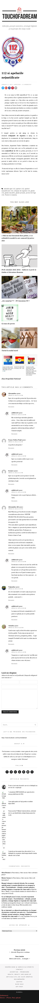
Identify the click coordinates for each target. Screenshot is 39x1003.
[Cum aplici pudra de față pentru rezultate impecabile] (4, 805)
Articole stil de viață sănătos (19, 976)
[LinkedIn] (19, 771)
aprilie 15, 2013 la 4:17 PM (15, 472)
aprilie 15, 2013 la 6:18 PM (18, 561)
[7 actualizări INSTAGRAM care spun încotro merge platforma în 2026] (4, 795)
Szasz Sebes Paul (14, 440)
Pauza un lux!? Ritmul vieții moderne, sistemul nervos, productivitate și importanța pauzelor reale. (22, 813)
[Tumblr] (32, 771)
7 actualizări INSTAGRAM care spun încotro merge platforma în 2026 (21, 793)
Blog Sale (19, 984)
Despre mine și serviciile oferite (19, 967)
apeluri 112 (20, 189)
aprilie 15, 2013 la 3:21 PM (15, 441)
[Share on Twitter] (3, 88)
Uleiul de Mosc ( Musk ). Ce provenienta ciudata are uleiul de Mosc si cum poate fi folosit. (19, 891)
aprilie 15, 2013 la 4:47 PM (15, 508)
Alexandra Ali (13, 507)
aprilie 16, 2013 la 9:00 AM (18, 608)
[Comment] (15, 88)
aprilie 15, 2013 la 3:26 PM (18, 456)
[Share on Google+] (6, 88)
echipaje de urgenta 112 (22, 191)
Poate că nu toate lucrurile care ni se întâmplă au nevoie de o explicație (22, 787)
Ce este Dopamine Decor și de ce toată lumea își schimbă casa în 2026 (19, 917)
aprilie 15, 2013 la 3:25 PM (18, 414)
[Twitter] (11, 771)
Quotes (19, 981)
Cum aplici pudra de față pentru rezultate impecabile (20, 803)
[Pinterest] (23, 771)
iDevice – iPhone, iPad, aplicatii (10, 998)
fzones (10, 471)
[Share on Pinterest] (12, 88)
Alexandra (12, 393)
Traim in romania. (11, 195)
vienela (11, 626)
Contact (19, 969)
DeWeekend (4, 995)
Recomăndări (19, 979)
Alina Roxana (6, 872)
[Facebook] (7, 771)
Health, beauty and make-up (19, 974)
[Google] (15, 771)
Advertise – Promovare (19, 972)
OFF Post (19, 986)
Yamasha (11, 587)
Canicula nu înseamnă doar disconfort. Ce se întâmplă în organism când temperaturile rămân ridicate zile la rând (22, 853)
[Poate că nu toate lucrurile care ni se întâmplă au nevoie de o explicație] (4, 787)
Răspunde (11, 406)
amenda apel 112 (9, 189)
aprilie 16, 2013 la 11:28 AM (15, 627)
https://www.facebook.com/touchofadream (14, 738)
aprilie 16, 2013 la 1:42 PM (18, 652)
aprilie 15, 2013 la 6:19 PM (18, 492)
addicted (17, 84)
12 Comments (26, 84)
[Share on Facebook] (9, 88)
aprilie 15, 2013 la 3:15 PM (15, 395)
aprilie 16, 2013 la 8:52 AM (15, 588)
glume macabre (10, 193)
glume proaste (20, 193)
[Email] (27, 771)
